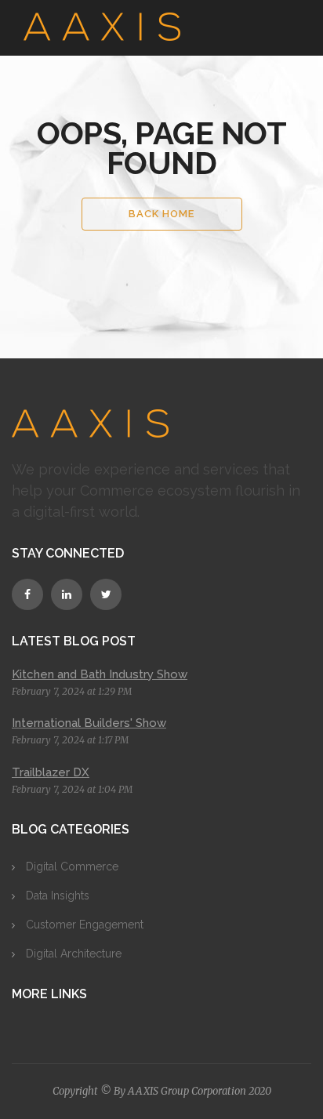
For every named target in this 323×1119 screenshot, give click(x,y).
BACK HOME (161, 214)
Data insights (57, 895)
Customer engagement (84, 924)
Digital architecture (74, 953)
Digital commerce (72, 866)
